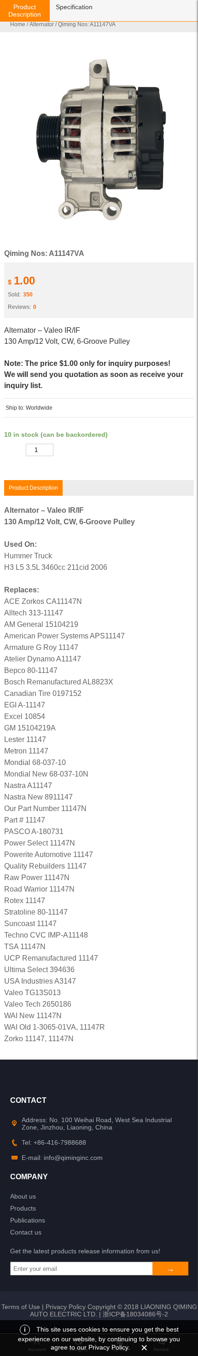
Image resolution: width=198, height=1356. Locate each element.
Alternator (41, 24)
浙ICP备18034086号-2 (135, 1314)
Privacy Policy (66, 1306)
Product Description (24, 10)
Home (17, 24)
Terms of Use (20, 1306)
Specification (74, 7)
